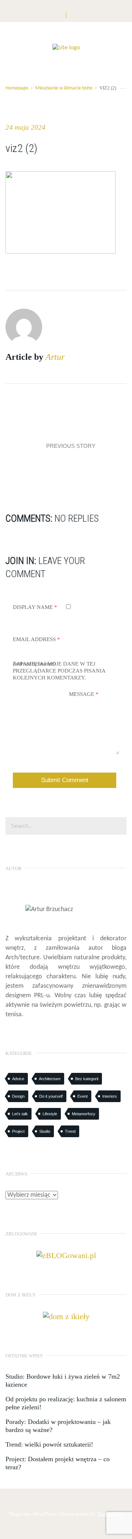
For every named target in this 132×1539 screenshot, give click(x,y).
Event (82, 1096)
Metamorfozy (83, 1114)
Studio (44, 1131)
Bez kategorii (86, 1079)
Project (18, 1131)
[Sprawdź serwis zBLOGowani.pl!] (66, 1255)
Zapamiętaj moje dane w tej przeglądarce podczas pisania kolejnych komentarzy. (59, 671)
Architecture (49, 1079)
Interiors (109, 1096)
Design (18, 1096)
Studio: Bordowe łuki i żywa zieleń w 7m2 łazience (63, 1380)
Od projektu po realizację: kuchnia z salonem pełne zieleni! (66, 1403)
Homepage (17, 88)
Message (84, 694)
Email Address (36, 639)
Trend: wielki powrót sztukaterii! (49, 1444)
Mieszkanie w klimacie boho (63, 88)
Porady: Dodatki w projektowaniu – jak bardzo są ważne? (58, 1425)
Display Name (35, 607)
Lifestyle (50, 1114)
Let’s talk (20, 1114)
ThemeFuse (110, 1514)
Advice (18, 1079)
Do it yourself (51, 1096)
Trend (70, 1131)
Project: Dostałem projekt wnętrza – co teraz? (58, 1463)
